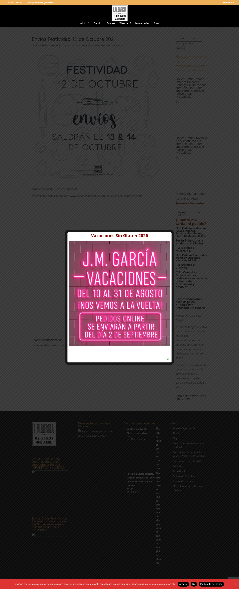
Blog (156, 23)
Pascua (110, 23)
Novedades (142, 23)
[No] (235, 584)
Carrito (98, 23)
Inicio (83, 23)
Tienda (124, 23)
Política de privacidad (211, 584)
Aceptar (183, 584)
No (193, 584)
